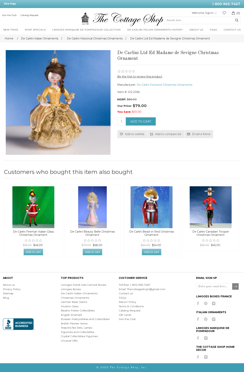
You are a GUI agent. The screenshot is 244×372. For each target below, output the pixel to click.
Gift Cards (125, 314)
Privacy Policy (11, 289)
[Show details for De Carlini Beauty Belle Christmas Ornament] (92, 207)
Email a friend (201, 134)
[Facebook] (198, 303)
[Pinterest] (206, 303)
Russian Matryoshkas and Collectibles (85, 319)
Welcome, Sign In (202, 12)
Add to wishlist (134, 134)
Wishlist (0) (224, 12)
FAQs (122, 297)
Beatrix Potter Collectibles (78, 310)
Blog (6, 297)
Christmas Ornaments (75, 297)
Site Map (10, 3)
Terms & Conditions (131, 306)
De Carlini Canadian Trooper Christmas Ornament (210, 233)
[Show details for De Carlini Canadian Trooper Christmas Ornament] (210, 207)
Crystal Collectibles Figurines (79, 336)
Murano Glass (69, 306)
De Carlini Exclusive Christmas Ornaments (164, 84)
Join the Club (9, 15)
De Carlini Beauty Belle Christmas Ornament (92, 233)
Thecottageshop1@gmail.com (146, 289)
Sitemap (8, 293)
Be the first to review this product (139, 76)
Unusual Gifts (69, 340)
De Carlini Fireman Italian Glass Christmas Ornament (33, 233)
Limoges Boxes (71, 289)
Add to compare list (168, 134)
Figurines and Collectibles (77, 332)
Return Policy (127, 301)
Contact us (126, 293)
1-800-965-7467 (226, 4)
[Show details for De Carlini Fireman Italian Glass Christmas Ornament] (33, 207)
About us (9, 284)
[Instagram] (213, 303)
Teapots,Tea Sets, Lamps (76, 327)
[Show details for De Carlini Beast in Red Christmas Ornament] (151, 207)
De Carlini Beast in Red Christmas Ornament (151, 233)
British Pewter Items (74, 323)
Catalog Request (29, 15)
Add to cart (140, 121)
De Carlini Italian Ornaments (79, 293)
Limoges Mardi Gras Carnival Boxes (83, 284)
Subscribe (235, 286)
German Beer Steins (74, 301)
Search (236, 20)
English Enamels (71, 314)
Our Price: (124, 106)
